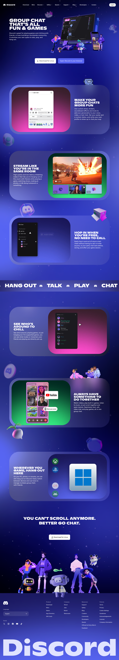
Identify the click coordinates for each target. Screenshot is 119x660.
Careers (94, 5)
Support (84, 604)
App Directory (50, 613)
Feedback (85, 628)
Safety (83, 607)
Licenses (102, 619)
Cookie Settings (104, 610)
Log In (113, 4)
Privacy (102, 607)
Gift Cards (49, 616)
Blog (83, 610)
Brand (65, 610)
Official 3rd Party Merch (89, 625)
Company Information (106, 622)
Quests (84, 622)
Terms (101, 604)
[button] (40, 4)
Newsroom (67, 613)
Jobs (65, 607)
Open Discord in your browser (71, 61)
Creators (84, 613)
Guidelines (103, 613)
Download (26, 5)
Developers (85, 619)
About (66, 604)
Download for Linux (46, 61)
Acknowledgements (105, 616)
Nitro (34, 5)
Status (48, 610)
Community (85, 616)
